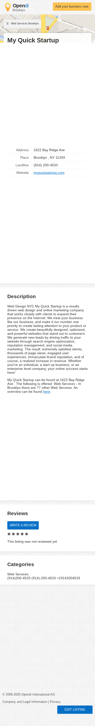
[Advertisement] (47, 95)
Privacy (55, 702)
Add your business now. (72, 6)
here (46, 391)
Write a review (23, 525)
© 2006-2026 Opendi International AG (28, 694)
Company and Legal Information (24, 702)
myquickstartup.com (49, 173)
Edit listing (75, 709)
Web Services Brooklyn (24, 23)
